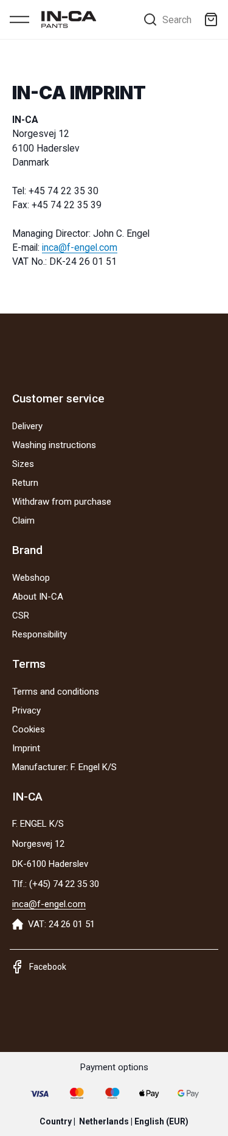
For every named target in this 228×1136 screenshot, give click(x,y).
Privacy (26, 710)
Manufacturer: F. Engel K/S (64, 767)
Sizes (23, 463)
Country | (114, 1121)
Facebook (47, 967)
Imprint (26, 748)
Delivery (27, 426)
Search (177, 20)
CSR (20, 615)
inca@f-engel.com (79, 247)
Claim (23, 520)
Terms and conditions (55, 691)
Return (25, 482)
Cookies (28, 729)
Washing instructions (54, 445)
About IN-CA (37, 596)
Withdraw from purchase (61, 501)
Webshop (31, 577)
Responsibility (39, 634)
